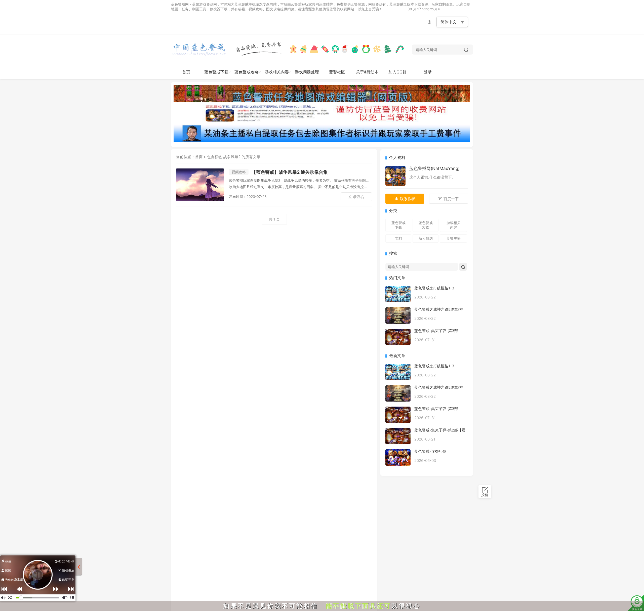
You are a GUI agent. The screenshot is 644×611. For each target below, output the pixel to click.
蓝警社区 (337, 71)
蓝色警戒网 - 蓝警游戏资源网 (194, 4)
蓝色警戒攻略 (246, 71)
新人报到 (426, 238)
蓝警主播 (454, 238)
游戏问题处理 (307, 71)
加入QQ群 (397, 71)
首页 (186, 71)
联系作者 (407, 198)
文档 (398, 238)
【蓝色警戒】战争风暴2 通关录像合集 (280, 172)
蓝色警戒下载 (216, 71)
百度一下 (451, 198)
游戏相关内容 (277, 71)
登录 (428, 71)
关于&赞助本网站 (367, 74)
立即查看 (356, 196)
